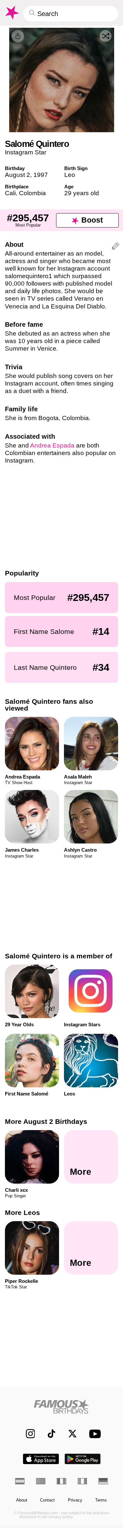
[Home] (61, 1406)
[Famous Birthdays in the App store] (41, 1459)
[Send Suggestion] (115, 247)
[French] (61, 1481)
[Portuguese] (41, 1481)
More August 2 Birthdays (46, 1121)
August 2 (17, 174)
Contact (47, 1500)
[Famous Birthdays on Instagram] (27, 1433)
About (21, 1500)
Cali (10, 193)
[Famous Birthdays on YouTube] (93, 1434)
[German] (103, 1481)
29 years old (81, 193)
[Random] (106, 36)
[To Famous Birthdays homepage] (11, 13)
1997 (40, 174)
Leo (69, 174)
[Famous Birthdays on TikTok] (48, 1433)
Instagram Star (25, 152)
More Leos (22, 1212)
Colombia (32, 193)
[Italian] (82, 1481)
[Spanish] (20, 1481)
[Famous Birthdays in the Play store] (83, 1459)
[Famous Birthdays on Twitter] (69, 1433)
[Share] (17, 36)
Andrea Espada (52, 445)
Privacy (75, 1500)
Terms (101, 1500)
